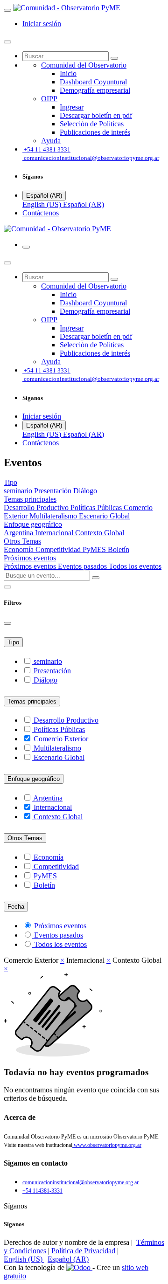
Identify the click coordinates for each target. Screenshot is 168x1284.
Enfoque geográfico (33, 778)
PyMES (95, 549)
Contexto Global (99, 533)
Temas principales (31, 701)
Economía (19, 549)
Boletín (118, 549)
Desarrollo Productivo (37, 507)
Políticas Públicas (97, 507)
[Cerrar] (7, 42)
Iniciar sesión (41, 24)
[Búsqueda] (114, 58)
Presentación (53, 491)
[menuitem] (83, 65)
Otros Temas (24, 838)
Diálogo (85, 491)
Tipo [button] (10, 482)
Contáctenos (40, 213)
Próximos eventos (31, 566)
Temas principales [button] (30, 499)
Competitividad (59, 549)
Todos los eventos (135, 566)
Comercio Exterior (61, 739)
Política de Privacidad (83, 1251)
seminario (19, 491)
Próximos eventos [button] (30, 558)
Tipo (13, 642)
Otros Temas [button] (22, 541)
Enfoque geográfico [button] (33, 524)
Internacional (55, 533)
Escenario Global (104, 516)
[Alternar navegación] (26, 247)
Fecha (15, 906)
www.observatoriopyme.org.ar (106, 1145)
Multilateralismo (54, 516)
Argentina (19, 533)
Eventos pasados (83, 566)
